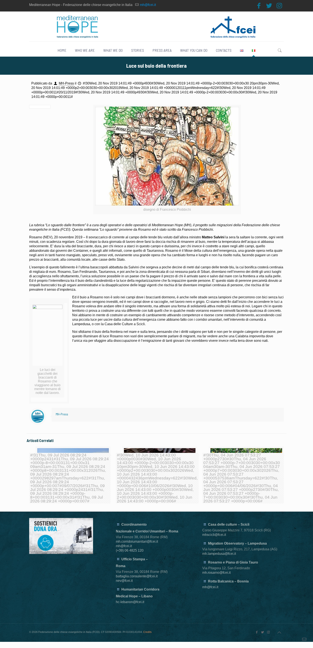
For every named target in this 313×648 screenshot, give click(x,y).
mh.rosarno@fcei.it (216, 572)
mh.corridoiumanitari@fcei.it (137, 541)
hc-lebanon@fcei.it (130, 602)
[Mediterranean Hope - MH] (157, 26)
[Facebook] (258, 5)
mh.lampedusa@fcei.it (219, 553)
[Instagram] (279, 5)
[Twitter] (269, 5)
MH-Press (66, 83)
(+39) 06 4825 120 (130, 550)
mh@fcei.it (148, 5)
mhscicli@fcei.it (214, 534)
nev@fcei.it (124, 580)
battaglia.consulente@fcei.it (137, 576)
